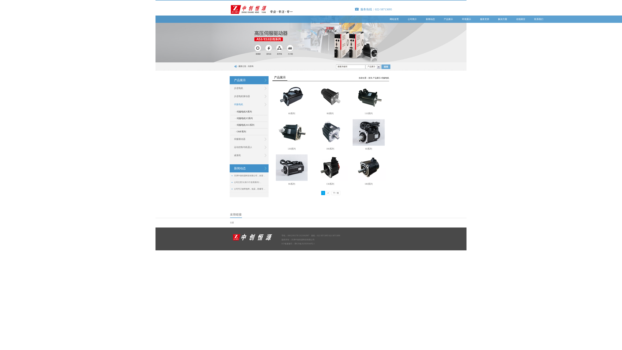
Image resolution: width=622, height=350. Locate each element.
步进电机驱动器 (242, 96)
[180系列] (330, 132)
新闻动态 (430, 19)
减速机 (237, 155)
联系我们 (538, 19)
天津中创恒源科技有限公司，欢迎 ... (249, 176)
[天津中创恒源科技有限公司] (262, 10)
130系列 (292, 149)
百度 (232, 223)
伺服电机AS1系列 (245, 125)
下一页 (336, 193)
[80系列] (330, 97)
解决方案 (502, 19)
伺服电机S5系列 (245, 118)
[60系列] (291, 97)
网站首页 (394, 19)
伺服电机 (238, 104)
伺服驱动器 (239, 139)
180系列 (330, 149)
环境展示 (466, 19)
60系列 (291, 113)
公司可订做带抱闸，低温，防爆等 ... (249, 189)
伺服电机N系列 (244, 112)
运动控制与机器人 (243, 147)
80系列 (330, 113)
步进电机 (238, 88)
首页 (370, 78)
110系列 (369, 113)
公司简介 (412, 19)
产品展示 (448, 19)
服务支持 (484, 19)
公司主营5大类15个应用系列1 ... (247, 182)
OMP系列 (241, 131)
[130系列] (291, 132)
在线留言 (520, 19)
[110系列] (368, 97)
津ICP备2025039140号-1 (304, 244)
